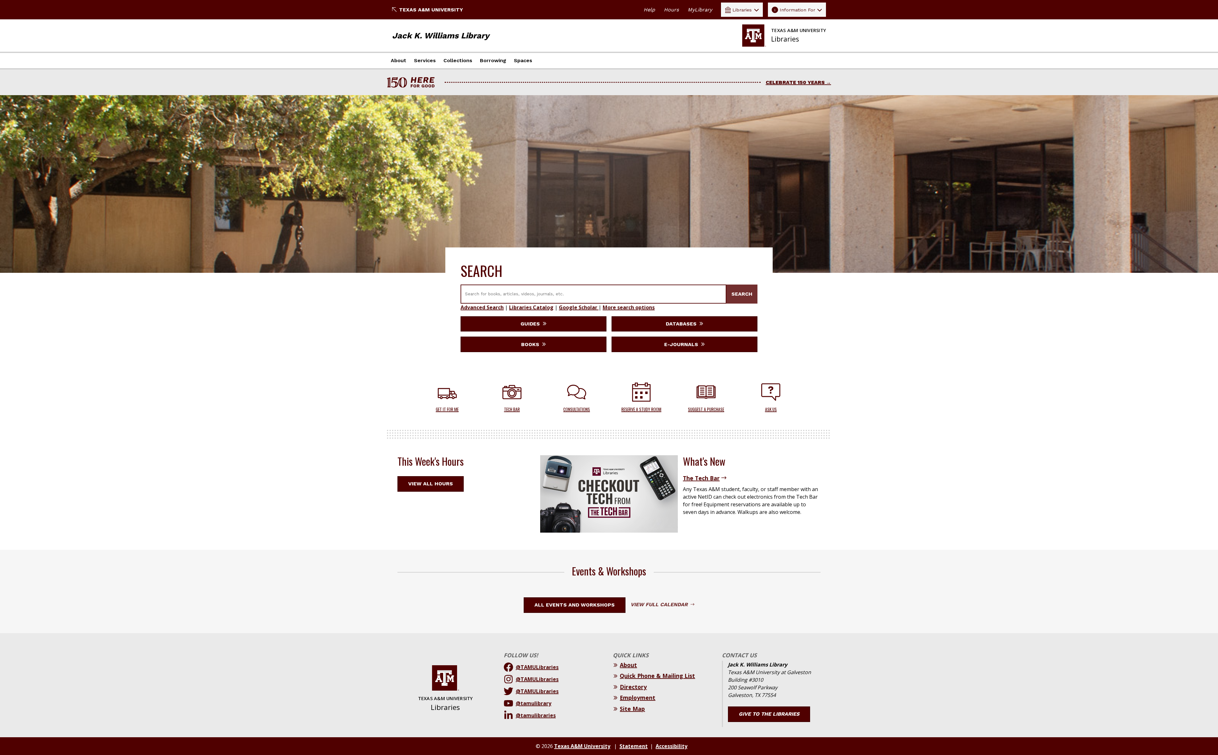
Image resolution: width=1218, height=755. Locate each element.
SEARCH (741, 294)
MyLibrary (700, 10)
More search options (629, 307)
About (398, 60)
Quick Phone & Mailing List (657, 676)
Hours (671, 10)
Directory (633, 687)
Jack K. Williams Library (440, 35)
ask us (771, 409)
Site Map (632, 708)
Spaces (523, 60)
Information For (797, 9)
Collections (457, 60)
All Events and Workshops (574, 605)
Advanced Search (482, 307)
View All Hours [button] (430, 484)
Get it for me (447, 409)
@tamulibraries (536, 715)
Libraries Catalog (531, 307)
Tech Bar (512, 409)
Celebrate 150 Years (795, 82)
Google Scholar (579, 307)
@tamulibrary (533, 703)
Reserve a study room (641, 409)
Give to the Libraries (769, 714)
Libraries (742, 9)
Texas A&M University (431, 10)
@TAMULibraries (537, 667)
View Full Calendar (660, 604)
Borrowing (493, 60)
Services (425, 60)
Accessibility (671, 746)
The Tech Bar (701, 478)
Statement (633, 746)
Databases (682, 324)
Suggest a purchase (706, 409)
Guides (531, 324)
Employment (637, 697)
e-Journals (682, 344)
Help (649, 10)
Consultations (576, 409)
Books (531, 344)
